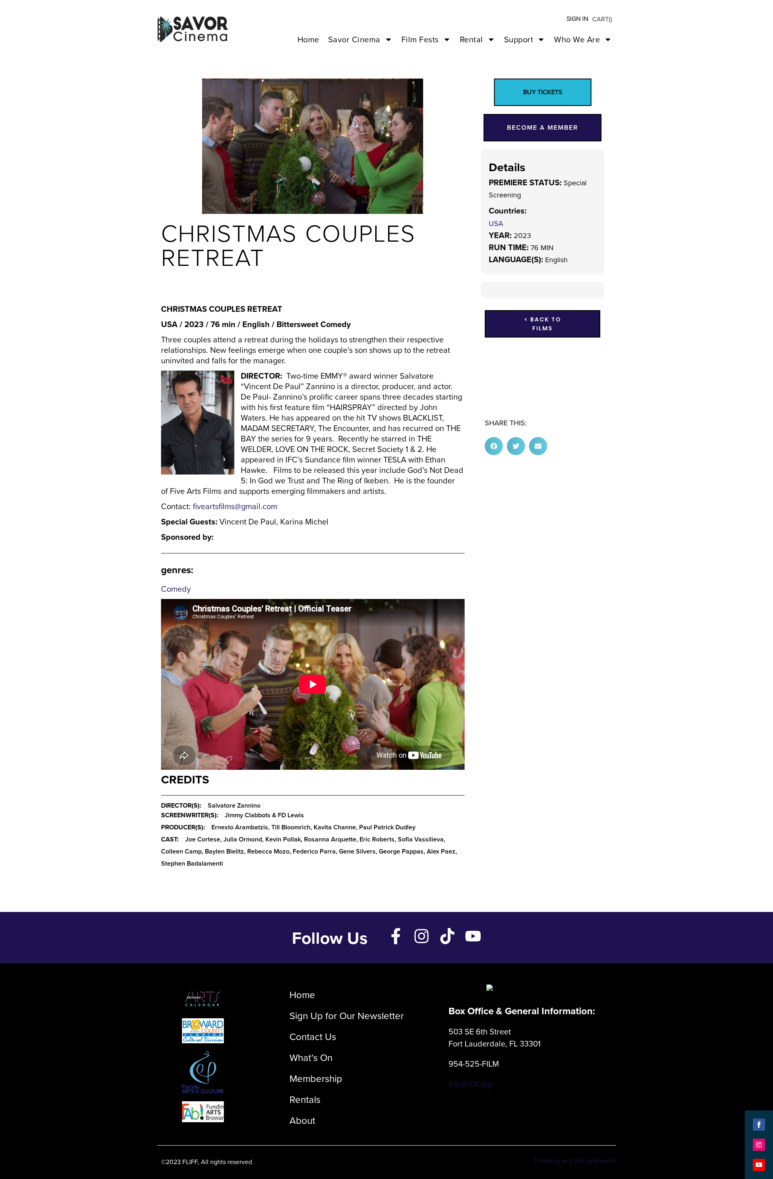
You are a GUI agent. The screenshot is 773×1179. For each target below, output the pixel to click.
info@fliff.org (470, 1084)
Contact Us (312, 1036)
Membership (315, 1078)
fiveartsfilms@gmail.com (235, 506)
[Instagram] (421, 936)
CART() (602, 19)
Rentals (304, 1099)
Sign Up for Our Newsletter (346, 1015)
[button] (494, 446)
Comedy (176, 589)
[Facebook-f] (396, 936)
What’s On (311, 1057)
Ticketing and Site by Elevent (575, 1160)
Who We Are (577, 39)
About (302, 1120)
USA (496, 223)
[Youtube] (473, 936)
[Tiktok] (447, 936)
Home (308, 39)
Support (518, 39)
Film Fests (420, 39)
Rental (471, 39)
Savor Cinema (354, 39)
